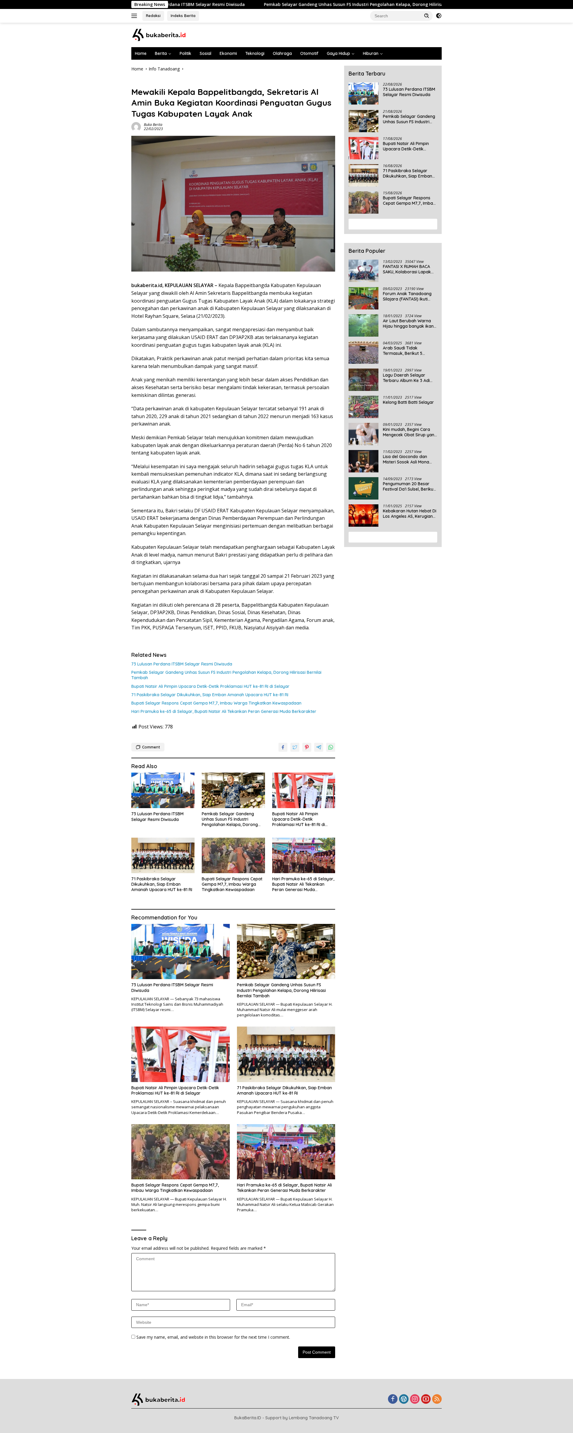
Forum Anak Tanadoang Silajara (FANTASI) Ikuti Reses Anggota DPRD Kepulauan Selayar (407, 296)
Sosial (205, 53)
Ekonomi (228, 53)
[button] (427, 15)
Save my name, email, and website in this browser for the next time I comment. (213, 1337)
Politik (185, 53)
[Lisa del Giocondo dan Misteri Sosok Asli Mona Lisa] (363, 461)
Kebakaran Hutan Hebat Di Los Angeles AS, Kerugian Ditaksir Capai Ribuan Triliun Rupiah (409, 514)
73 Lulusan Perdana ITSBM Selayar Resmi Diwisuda (181, 664)
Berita (161, 53)
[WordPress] (404, 1399)
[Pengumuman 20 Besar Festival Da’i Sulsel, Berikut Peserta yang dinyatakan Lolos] (363, 488)
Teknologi (254, 53)
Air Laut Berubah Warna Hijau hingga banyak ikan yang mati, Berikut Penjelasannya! (408, 323)
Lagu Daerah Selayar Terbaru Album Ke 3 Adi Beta (406, 378)
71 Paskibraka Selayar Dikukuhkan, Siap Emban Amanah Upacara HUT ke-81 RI (209, 694)
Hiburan (370, 53)
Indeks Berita (183, 15)
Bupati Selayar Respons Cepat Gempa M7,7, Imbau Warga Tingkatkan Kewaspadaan (216, 703)
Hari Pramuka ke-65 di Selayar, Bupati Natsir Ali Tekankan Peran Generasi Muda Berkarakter (223, 711)
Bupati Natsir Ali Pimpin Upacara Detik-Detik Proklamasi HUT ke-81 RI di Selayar (210, 686)
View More (391, 224)
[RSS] (437, 1399)
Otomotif (309, 53)
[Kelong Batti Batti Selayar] (363, 407)
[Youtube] (426, 1399)
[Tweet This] (294, 747)
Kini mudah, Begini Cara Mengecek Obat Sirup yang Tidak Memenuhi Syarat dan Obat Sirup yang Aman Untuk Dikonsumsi (410, 432)
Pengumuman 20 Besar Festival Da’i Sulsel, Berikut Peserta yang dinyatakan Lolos (409, 486)
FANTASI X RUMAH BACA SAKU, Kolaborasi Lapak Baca (407, 269)
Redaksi (153, 15)
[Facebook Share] (282, 747)
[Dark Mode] (439, 16)
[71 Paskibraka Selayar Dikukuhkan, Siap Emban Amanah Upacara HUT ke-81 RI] (163, 855)
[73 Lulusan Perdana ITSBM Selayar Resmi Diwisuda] (163, 790)
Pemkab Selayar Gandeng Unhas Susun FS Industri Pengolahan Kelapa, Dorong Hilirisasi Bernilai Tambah (310, 4)
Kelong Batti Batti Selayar (408, 402)
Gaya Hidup (338, 53)
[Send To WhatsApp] (330, 747)
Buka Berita (153, 124)
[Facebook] (393, 1399)
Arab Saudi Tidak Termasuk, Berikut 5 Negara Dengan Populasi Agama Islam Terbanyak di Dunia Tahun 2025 (410, 351)
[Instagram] (415, 1399)
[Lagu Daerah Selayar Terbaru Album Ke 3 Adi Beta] (363, 380)
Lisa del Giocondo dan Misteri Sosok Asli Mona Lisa (406, 459)
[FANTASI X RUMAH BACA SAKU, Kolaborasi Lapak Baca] (363, 271)
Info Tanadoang (146, 81)
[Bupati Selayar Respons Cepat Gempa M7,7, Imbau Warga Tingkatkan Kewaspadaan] (233, 855)
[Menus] (135, 16)
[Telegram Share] (318, 747)
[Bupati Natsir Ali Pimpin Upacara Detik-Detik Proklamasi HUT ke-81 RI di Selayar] (303, 790)
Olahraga (282, 53)
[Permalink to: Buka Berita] (136, 126)
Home (141, 53)
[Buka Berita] (164, 34)
